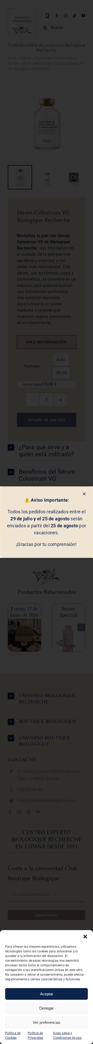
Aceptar (46, 994)
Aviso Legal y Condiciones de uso (67, 1035)
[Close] (84, 494)
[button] (85, 936)
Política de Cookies (13, 1035)
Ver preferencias (46, 1022)
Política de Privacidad (35, 1035)
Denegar (46, 1008)
